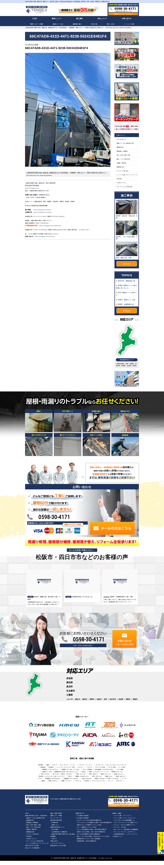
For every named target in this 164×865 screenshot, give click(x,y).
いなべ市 (69, 699)
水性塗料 (51, 767)
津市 (105, 699)
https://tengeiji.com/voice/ (42, 212)
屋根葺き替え (77, 24)
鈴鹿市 (135, 699)
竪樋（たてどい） (67, 781)
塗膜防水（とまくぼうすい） (50, 769)
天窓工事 (119, 178)
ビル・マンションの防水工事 (124, 186)
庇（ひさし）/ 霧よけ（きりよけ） (63, 774)
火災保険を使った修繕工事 (59, 832)
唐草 (48, 765)
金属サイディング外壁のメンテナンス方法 (89, 825)
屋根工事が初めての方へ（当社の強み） (36, 815)
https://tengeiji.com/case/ (42, 210)
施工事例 (79, 18)
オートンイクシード (56, 818)
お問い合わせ (127, 18)
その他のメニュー (117, 836)
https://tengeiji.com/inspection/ (50, 226)
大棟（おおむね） (87, 778)
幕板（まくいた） (106, 774)
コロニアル (119, 781)
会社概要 (53, 836)
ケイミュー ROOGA (120, 827)
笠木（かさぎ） (45, 774)
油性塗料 (43, 767)
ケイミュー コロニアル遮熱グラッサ (124, 825)
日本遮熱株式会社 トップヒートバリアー (126, 834)
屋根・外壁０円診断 (56, 813)
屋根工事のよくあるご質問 (58, 845)
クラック (54, 765)
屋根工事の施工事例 (56, 820)
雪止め (84, 772)
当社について (102, 18)
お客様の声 (55, 822)
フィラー (73, 765)
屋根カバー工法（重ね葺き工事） (126, 143)
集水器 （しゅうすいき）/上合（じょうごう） (52, 776)
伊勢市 (92, 699)
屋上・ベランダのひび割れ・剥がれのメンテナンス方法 (93, 836)
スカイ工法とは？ (121, 139)
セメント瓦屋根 (87, 769)
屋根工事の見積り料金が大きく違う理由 (63, 834)
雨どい (70, 776)
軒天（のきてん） (97, 776)
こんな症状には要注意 (82, 818)
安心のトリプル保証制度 (32, 848)
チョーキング (64, 765)
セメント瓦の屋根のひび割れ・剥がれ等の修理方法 (91, 829)
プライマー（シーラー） (86, 765)
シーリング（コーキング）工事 (66, 767)
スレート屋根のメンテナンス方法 (86, 827)
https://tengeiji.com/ (32, 188)
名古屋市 (70, 690)
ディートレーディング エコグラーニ (124, 832)
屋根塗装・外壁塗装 (122, 151)
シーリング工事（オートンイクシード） (127, 175)
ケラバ (40, 778)
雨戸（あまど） (93, 774)
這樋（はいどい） (119, 774)
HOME (34, 18)
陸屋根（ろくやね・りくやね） (71, 769)
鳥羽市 (69, 686)
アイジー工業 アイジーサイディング (124, 818)
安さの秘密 (55, 829)
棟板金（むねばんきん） (82, 776)
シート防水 (122, 767)
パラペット (78, 781)
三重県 (69, 694)
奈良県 (69, 678)
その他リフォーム (121, 182)
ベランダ (89, 767)
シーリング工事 (129, 24)
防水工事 (94, 24)
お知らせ (54, 838)
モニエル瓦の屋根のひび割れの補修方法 (88, 834)
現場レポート (55, 825)
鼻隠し (44, 781)
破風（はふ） (109, 776)
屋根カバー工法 (58, 24)
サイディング (99, 765)
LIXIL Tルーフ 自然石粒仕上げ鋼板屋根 (126, 829)
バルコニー (80, 767)
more (127, 263)
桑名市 (77, 699)
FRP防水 (86, 781)
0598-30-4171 (44, 195)
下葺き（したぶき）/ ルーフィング (99, 772)
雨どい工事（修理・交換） (124, 155)
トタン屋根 (120, 769)
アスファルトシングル (98, 781)
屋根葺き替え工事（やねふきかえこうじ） (66, 772)
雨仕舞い (41, 765)
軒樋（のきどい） (53, 781)
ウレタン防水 (112, 767)
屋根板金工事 (120, 167)
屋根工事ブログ (80, 813)
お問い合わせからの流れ (32, 845)
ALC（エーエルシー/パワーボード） (116, 765)
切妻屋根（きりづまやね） (71, 778)
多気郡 (120, 699)
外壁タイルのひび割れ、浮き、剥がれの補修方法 (91, 832)
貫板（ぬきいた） (121, 776)
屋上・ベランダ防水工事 (123, 159)
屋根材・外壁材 (116, 813)
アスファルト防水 (100, 767)
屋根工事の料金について (57, 827)
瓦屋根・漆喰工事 (121, 163)
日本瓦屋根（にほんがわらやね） (104, 769)
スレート (110, 781)
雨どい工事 (110, 24)
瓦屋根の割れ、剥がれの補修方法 (86, 841)
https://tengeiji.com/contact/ (45, 236)
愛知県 (69, 682)
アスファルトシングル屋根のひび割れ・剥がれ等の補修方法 (94, 822)
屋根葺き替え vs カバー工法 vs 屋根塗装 (88, 838)
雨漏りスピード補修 (36, 24)
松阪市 (99, 699)
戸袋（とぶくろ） (81, 774)
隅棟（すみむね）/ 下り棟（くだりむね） (107, 778)
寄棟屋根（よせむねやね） (53, 778)
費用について (57, 18)
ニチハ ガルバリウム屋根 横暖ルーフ (124, 820)
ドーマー (124, 778)
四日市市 (113, 699)
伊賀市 (128, 699)
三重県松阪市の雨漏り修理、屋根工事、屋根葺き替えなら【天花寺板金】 (75, 858)
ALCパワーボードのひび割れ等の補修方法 (89, 820)
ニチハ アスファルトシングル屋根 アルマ (126, 822)
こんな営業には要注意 (82, 815)
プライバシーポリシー (58, 843)
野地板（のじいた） (117, 772)
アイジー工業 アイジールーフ (122, 815)
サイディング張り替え (123, 171)
